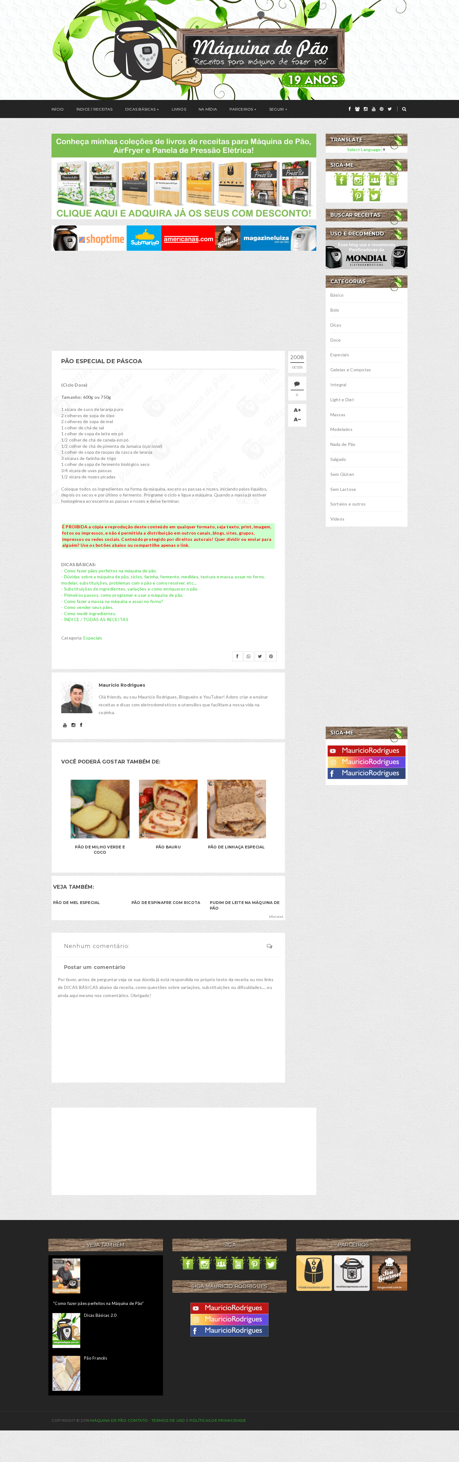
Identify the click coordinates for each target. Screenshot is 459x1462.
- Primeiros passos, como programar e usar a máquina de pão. (122, 595)
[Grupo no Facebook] (375, 178)
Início (58, 109)
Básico (337, 295)
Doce (335, 340)
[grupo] (357, 109)
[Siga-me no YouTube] (391, 178)
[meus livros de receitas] (184, 175)
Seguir (276, 109)
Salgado (338, 459)
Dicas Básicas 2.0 (100, 1315)
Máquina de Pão (109, 1420)
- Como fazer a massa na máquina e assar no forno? (112, 601)
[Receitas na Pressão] (352, 1272)
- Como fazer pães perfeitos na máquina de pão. (109, 570)
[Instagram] (367, 761)
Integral (338, 384)
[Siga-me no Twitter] (375, 194)
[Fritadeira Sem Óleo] (314, 1272)
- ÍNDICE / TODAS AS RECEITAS (94, 619)
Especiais (92, 637)
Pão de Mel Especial (76, 902)
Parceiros (241, 109)
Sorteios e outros (348, 503)
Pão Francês (95, 1358)
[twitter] (390, 109)
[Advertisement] (184, 300)
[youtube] (374, 109)
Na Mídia (208, 109)
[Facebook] (367, 772)
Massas (338, 414)
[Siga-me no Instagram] (358, 178)
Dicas (335, 325)
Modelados (341, 429)
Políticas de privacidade (218, 1420)
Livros (179, 109)
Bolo (334, 310)
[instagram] (366, 109)
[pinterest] (381, 109)
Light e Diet (342, 399)
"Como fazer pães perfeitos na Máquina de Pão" (98, 1303)
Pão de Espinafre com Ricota (165, 902)
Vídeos (337, 518)
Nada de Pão (343, 444)
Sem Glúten (342, 474)
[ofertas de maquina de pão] (184, 237)
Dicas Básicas (140, 109)
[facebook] (350, 109)
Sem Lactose (343, 489)
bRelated (276, 916)
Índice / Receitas (94, 109)
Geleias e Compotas (350, 369)
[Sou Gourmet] (389, 1272)
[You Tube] (367, 750)
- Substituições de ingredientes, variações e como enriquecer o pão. (130, 588)
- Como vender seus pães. (87, 607)
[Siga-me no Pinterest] (358, 194)
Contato (138, 1420)
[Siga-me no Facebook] (341, 178)
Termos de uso (168, 1420)
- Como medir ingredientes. (88, 613)
